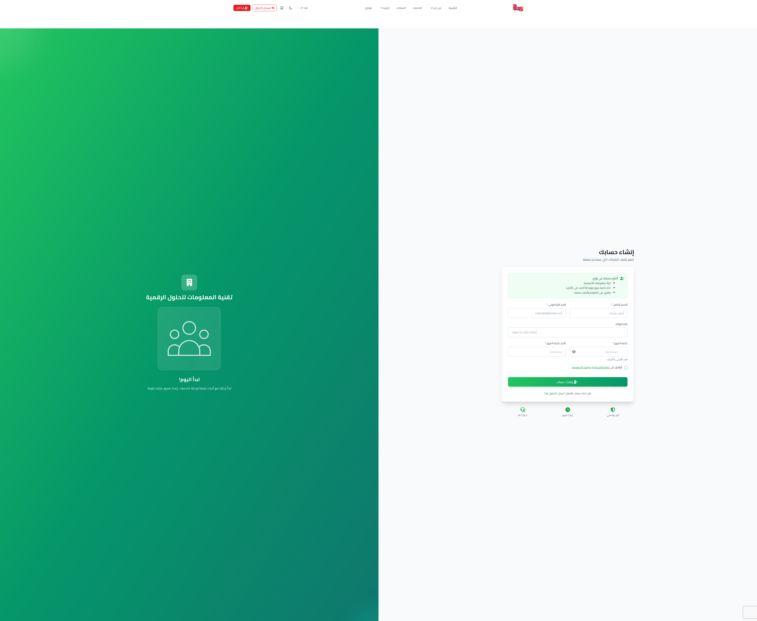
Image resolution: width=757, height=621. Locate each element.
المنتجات (401, 7)
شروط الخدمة (601, 367)
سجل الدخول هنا (554, 393)
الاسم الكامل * (619, 305)
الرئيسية (452, 7)
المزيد (386, 7)
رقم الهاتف (621, 324)
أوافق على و (597, 367)
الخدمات (417, 7)
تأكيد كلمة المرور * (555, 343)
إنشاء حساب (565, 382)
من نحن (437, 7)
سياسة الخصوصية (581, 367)
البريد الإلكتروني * (556, 305)
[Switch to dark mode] (290, 7)
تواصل (368, 7)
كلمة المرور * (619, 343)
